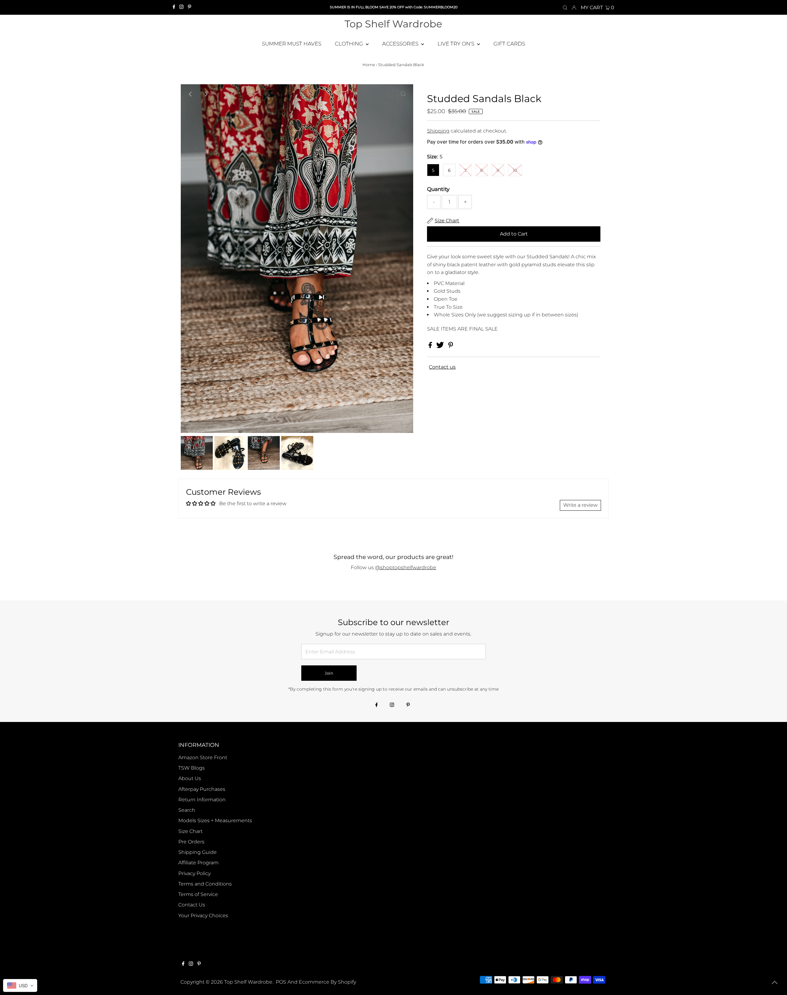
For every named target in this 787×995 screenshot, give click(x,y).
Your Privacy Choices (203, 915)
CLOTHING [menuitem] (349, 44)
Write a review (580, 505)
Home (368, 64)
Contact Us (191, 905)
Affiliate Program (198, 863)
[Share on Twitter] (440, 346)
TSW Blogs (191, 768)
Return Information (202, 800)
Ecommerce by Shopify (327, 982)
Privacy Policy (194, 873)
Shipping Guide (197, 852)
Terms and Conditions (205, 884)
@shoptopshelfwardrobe (405, 567)
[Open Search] (565, 7)
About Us (189, 778)
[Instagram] (181, 7)
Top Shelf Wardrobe (393, 24)
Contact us (442, 367)
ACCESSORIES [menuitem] (401, 44)
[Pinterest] (189, 7)
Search (186, 810)
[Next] (205, 94)
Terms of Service (198, 894)
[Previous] (190, 94)
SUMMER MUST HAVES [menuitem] (291, 44)
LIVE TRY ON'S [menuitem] (456, 44)
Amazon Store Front (202, 757)
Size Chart (190, 831)
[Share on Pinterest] (450, 346)
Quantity (438, 189)
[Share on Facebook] (431, 346)
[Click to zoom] (403, 94)
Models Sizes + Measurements (215, 820)
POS (281, 982)
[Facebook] (174, 7)
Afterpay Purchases (201, 789)
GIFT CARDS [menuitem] (509, 44)
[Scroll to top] (775, 983)
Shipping (438, 131)
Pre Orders (191, 842)
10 (515, 170)
